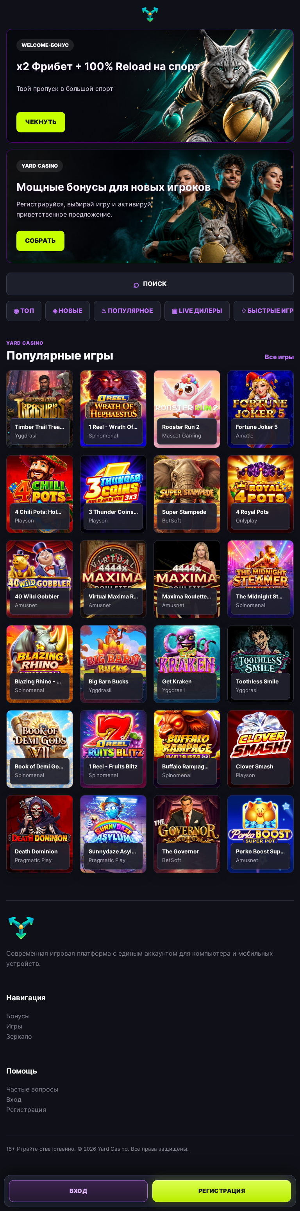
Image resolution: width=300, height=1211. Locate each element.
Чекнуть (41, 122)
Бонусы (18, 1016)
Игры (14, 1026)
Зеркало (19, 1036)
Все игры (279, 357)
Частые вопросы (32, 1089)
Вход (13, 1099)
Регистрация (26, 1109)
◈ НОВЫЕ (67, 310)
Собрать (40, 240)
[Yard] (150, 14)
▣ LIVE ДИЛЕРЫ (197, 310)
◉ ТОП (24, 310)
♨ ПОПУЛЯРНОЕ (127, 310)
